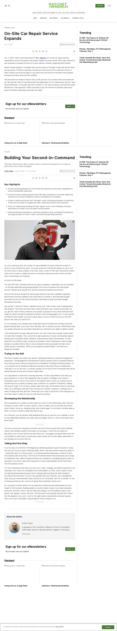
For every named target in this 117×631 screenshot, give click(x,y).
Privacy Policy (59, 626)
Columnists (65, 18)
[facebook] (33, 51)
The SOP (7, 152)
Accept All (108, 627)
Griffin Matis (8, 171)
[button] (5, 5)
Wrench (43, 58)
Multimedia (54, 18)
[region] (58, 627)
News (35, 18)
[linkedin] (36, 51)
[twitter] (40, 51)
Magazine (43, 18)
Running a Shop (78, 18)
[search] (9, 5)
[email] (46, 51)
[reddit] (43, 51)
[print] (74, 51)
